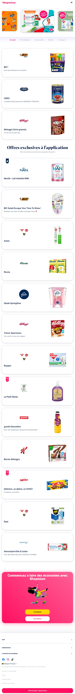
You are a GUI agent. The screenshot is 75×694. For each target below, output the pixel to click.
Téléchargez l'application (37, 691)
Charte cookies (6, 679)
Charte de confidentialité (9, 671)
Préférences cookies (8, 683)
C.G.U (3, 675)
